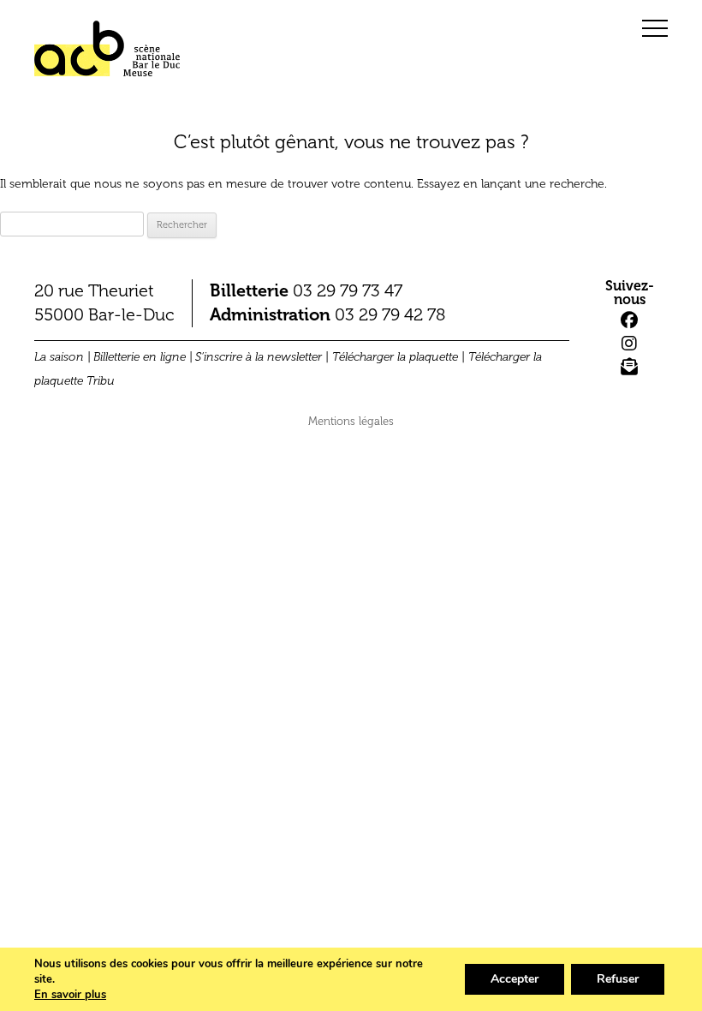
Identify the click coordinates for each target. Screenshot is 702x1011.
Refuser (618, 979)
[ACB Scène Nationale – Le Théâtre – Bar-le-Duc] (107, 55)
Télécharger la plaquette (395, 356)
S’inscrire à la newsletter (258, 356)
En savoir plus (70, 994)
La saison (59, 356)
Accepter (514, 979)
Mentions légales (351, 422)
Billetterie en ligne (139, 356)
